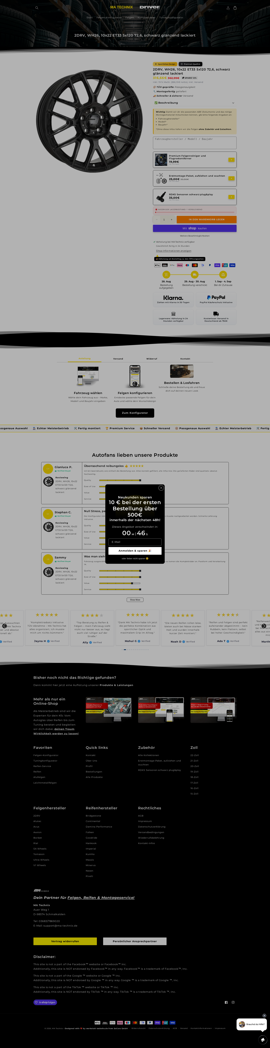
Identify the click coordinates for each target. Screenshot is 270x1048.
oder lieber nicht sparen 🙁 (135, 558)
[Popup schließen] (161, 487)
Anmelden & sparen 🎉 (135, 550)
